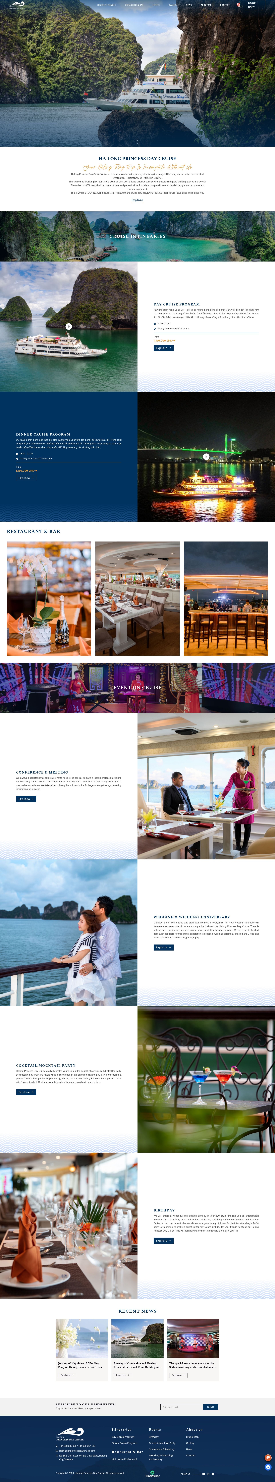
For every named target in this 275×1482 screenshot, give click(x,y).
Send (210, 1407)
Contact (225, 5)
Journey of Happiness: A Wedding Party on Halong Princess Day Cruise (191, 1365)
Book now (252, 5)
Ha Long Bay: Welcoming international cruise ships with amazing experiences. (81, 1365)
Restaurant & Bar (134, 5)
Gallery (173, 5)
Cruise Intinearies (106, 5)
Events (156, 5)
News (189, 5)
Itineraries (121, 1429)
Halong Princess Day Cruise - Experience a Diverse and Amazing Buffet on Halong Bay (135, 1365)
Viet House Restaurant (124, 1459)
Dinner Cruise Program (124, 1443)
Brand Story (192, 1437)
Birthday (154, 1437)
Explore (137, 200)
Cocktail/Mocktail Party (162, 1443)
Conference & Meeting (161, 1449)
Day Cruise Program (123, 1437)
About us (206, 5)
